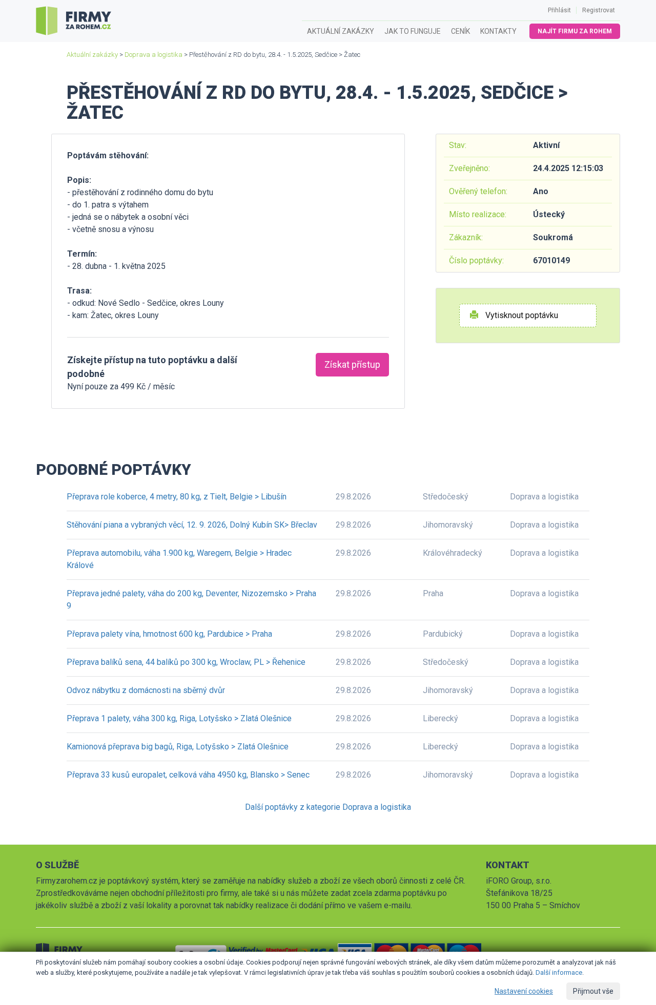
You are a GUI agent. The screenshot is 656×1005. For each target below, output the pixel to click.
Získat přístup (352, 364)
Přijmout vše (593, 991)
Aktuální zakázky (340, 31)
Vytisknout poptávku (520, 315)
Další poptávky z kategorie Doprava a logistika (328, 807)
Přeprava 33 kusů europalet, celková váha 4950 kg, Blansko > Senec (188, 775)
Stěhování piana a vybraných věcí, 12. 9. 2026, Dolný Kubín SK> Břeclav (192, 525)
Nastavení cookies (524, 991)
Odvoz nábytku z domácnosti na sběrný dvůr (146, 690)
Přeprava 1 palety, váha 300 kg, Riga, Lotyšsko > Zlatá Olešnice (179, 718)
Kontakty (498, 31)
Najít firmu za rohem (575, 31)
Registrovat (598, 10)
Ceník (460, 31)
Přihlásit (559, 10)
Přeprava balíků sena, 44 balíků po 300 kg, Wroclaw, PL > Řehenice (186, 662)
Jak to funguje (412, 31)
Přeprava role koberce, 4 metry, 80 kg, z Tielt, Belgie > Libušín (176, 496)
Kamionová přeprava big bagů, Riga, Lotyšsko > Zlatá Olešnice (178, 746)
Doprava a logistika (153, 54)
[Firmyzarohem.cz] (73, 21)
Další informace (559, 972)
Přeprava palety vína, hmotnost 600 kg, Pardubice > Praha (169, 634)
